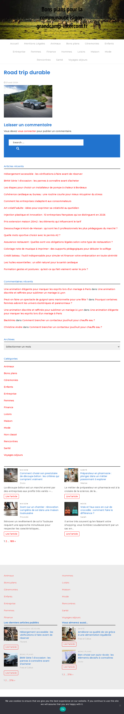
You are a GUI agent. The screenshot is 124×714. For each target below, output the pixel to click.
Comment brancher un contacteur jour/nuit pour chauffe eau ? (58, 320)
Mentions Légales (34, 43)
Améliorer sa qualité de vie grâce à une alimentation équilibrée (96, 633)
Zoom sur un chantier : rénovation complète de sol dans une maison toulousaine (39, 510)
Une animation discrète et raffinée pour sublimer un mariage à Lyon (43, 309)
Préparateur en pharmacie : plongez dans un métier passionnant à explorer (96, 476)
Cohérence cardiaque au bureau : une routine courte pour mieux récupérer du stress (53, 194)
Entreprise (19, 51)
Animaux (56, 43)
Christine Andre (13, 327)
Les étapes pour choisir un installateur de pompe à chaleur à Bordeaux (45, 187)
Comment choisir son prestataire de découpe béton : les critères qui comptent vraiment (39, 476)
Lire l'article (11, 496)
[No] (120, 705)
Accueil (14, 43)
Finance (51, 51)
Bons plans (72, 43)
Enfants (109, 43)
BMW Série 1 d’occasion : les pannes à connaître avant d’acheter (41, 180)
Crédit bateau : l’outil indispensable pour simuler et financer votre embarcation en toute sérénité (60, 255)
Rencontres (44, 59)
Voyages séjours (77, 59)
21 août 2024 (12, 82)
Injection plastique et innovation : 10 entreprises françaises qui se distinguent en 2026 (54, 214)
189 (12, 541)
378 (11, 680)
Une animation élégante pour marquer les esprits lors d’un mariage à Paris (47, 289)
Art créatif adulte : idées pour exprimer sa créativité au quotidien (41, 208)
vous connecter (27, 131)
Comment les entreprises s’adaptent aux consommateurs (37, 201)
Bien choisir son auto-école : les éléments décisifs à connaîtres (96, 656)
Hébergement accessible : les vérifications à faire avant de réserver (43, 173)
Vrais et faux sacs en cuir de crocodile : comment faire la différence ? (96, 510)
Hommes (66, 51)
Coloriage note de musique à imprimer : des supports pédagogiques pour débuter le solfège (57, 248)
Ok (62, 709)
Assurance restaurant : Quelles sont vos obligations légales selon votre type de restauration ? (58, 242)
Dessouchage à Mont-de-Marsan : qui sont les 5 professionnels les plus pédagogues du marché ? (61, 228)
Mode (108, 51)
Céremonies (92, 43)
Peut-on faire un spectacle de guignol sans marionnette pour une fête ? (46, 299)
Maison (95, 51)
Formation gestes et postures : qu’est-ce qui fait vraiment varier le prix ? (46, 269)
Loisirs (81, 51)
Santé (59, 59)
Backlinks (9, 320)
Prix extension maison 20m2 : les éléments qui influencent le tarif (42, 221)
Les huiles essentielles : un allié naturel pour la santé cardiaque (41, 262)
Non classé (10, 434)
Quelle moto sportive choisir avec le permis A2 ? (32, 235)
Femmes (36, 51)
